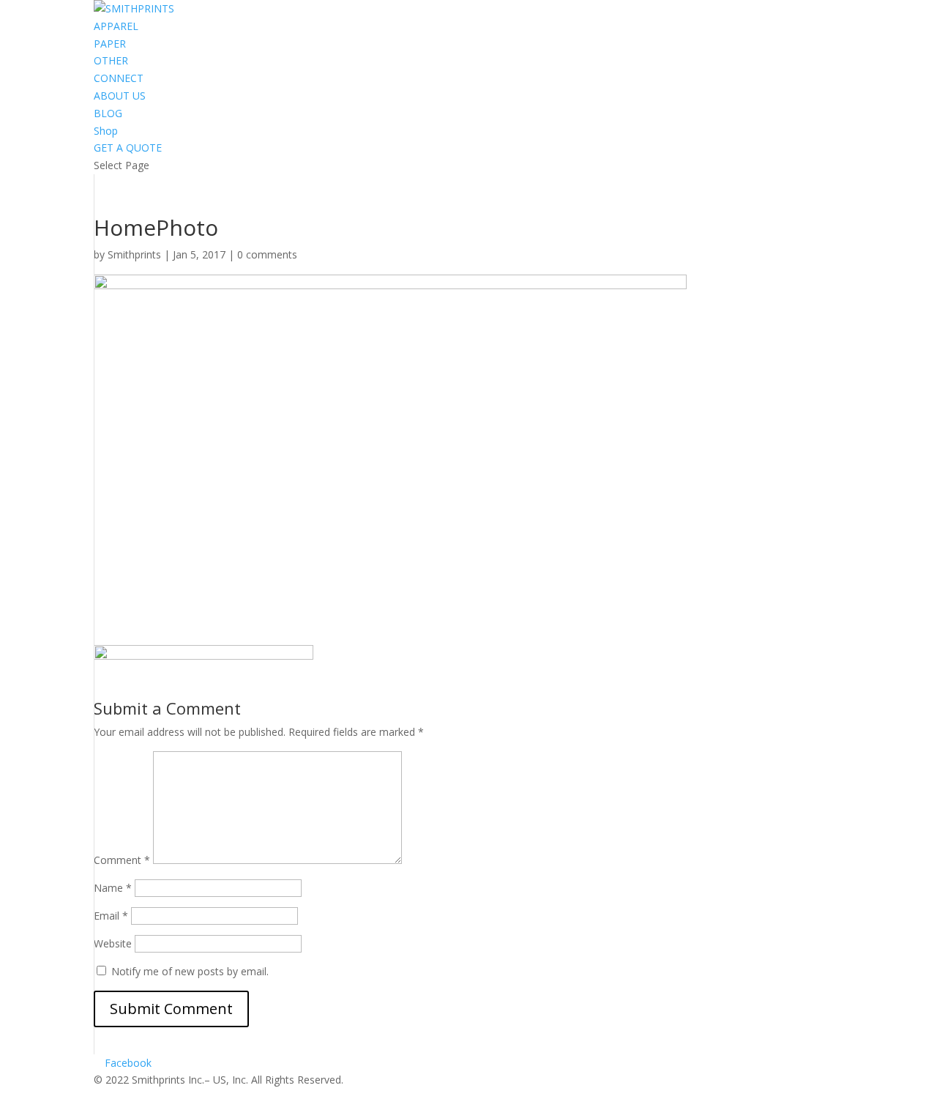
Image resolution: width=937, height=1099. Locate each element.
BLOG (108, 113)
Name (113, 888)
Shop (106, 131)
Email (111, 916)
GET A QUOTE (128, 147)
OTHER (111, 60)
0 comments (267, 254)
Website (113, 943)
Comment (122, 860)
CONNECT (118, 78)
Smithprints (134, 254)
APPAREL (116, 26)
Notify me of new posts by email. (190, 971)
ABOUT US (120, 96)
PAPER (110, 44)
